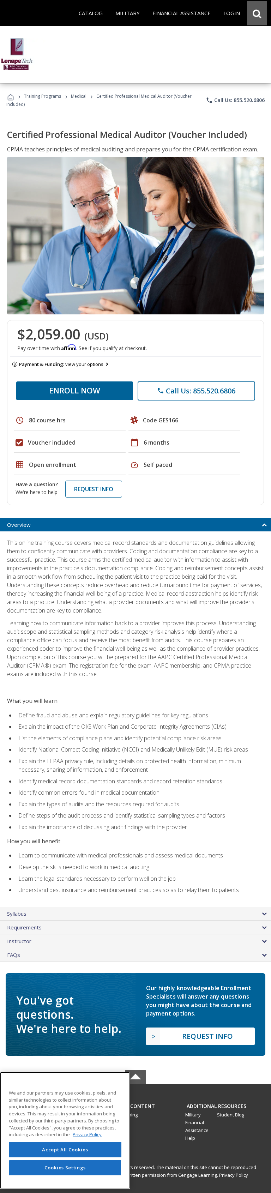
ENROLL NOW (74, 390)
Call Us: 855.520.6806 (235, 100)
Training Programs (42, 96)
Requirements (24, 927)
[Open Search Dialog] (257, 13)
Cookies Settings (65, 1167)
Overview (19, 524)
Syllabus (16, 913)
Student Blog (230, 1114)
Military (193, 1114)
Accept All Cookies (65, 1149)
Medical (78, 96)
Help (190, 1138)
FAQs (13, 954)
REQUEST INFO (93, 489)
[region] (65, 1130)
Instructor (19, 941)
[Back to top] (135, 1104)
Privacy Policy (233, 1175)
